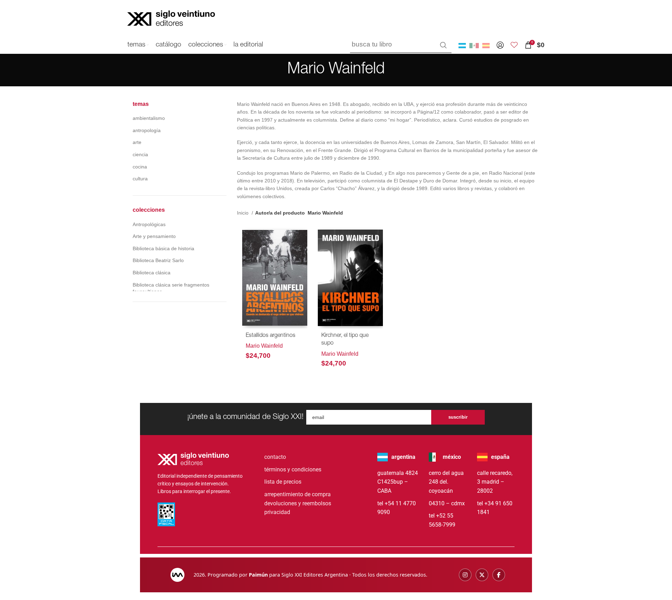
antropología (147, 130)
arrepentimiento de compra (297, 494)
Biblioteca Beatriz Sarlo (158, 260)
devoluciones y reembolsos (297, 503)
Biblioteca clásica (151, 272)
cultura (140, 178)
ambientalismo (149, 118)
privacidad (277, 512)
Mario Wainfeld (264, 346)
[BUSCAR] (443, 45)
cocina (140, 166)
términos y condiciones (292, 469)
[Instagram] (465, 575)
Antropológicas (149, 224)
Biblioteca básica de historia (163, 248)
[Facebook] (498, 575)
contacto (275, 457)
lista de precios (282, 481)
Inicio (243, 213)
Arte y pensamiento (154, 236)
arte (137, 142)
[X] (482, 575)
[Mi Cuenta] (500, 45)
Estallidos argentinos (270, 336)
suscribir (458, 417)
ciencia (140, 154)
